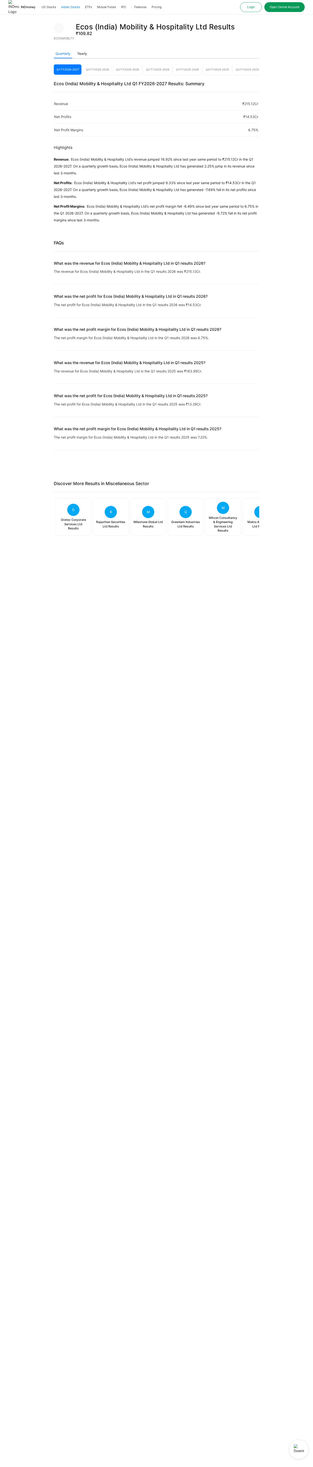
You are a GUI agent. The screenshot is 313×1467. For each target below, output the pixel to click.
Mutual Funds (106, 7)
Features (140, 7)
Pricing (156, 7)
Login (251, 7)
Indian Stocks (70, 7)
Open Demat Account (284, 7)
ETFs (88, 7)
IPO (123, 7)
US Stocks (49, 7)
